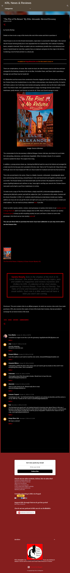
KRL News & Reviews (18, 2)
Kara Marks (12, 335)
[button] (4, 25)
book (9, 319)
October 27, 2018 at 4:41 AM (19, 344)
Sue (10, 405)
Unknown (12, 373)
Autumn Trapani (14, 394)
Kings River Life (14, 418)
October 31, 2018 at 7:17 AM (27, 394)
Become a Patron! (20, 504)
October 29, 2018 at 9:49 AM (26, 363)
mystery (15, 319)
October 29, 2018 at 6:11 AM (26, 354)
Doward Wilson (13, 354)
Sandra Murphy (18, 277)
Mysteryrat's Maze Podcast (22, 482)
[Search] (68, 6)
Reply (10, 340)
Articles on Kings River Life (23, 480)
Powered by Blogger (36, 567)
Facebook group (8, 213)
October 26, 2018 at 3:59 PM (24, 335)
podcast (32, 216)
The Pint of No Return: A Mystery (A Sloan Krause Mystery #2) (22, 261)
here (35, 202)
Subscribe (35, 471)
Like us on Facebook (21, 483)
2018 (5, 319)
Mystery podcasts (20, 489)
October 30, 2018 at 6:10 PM (22, 384)
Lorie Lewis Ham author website (24, 486)
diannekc (12, 384)
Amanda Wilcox (14, 363)
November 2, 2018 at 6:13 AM (19, 405)
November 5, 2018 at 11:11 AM (27, 418)
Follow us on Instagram (22, 485)
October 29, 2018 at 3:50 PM (22, 373)
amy (10, 344)
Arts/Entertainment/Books (22, 488)
